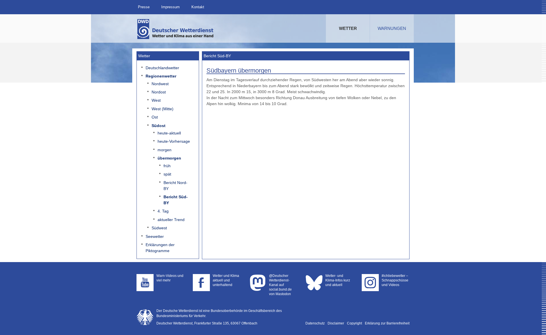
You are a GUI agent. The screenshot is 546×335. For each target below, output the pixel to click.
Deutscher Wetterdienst (175, 29)
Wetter (348, 28)
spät (167, 174)
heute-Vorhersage (174, 141)
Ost (155, 117)
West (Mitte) (162, 109)
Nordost (159, 92)
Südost (159, 125)
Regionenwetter (161, 76)
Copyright (354, 323)
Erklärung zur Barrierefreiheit (387, 323)
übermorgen (169, 158)
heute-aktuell (169, 133)
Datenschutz (315, 323)
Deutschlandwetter (162, 68)
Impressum (170, 7)
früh (167, 166)
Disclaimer (336, 323)
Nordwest (160, 83)
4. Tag (163, 211)
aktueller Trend (171, 219)
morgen (164, 150)
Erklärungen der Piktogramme (160, 247)
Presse (144, 7)
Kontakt (197, 7)
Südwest (159, 228)
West (156, 100)
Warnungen (392, 28)
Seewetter (155, 236)
